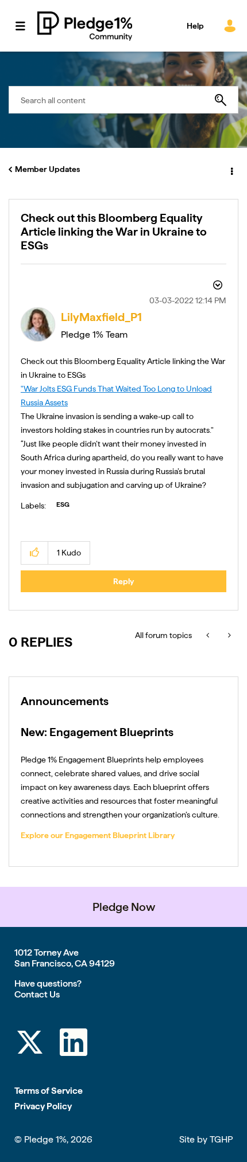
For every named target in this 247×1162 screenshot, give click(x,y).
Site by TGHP (206, 1139)
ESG (63, 504)
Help (195, 25)
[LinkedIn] (73, 1044)
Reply (123, 581)
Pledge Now (123, 907)
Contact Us (37, 994)
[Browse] (25, 25)
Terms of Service (48, 1090)
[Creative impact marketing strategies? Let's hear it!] (228, 635)
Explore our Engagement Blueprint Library (98, 835)
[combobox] (123, 100)
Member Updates (47, 169)
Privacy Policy (43, 1106)
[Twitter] (30, 1044)
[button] (34, 553)
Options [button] (230, 170)
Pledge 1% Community (84, 26)
